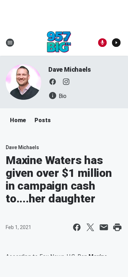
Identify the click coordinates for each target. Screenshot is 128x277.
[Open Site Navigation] (10, 42)
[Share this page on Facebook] (77, 227)
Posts (42, 120)
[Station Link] (59, 42)
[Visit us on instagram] (66, 81)
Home (18, 120)
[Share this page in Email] (104, 227)
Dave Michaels (69, 69)
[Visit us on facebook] (52, 81)
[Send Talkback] (102, 42)
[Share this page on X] (90, 227)
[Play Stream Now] (116, 42)
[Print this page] (117, 227)
